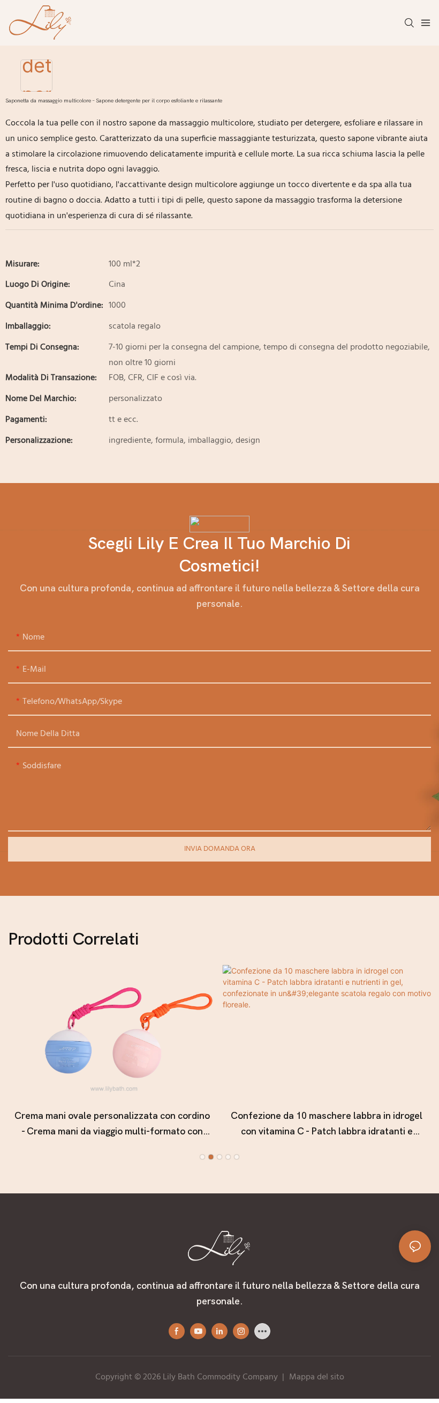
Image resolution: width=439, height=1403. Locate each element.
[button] (202, 1157)
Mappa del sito (316, 1377)
